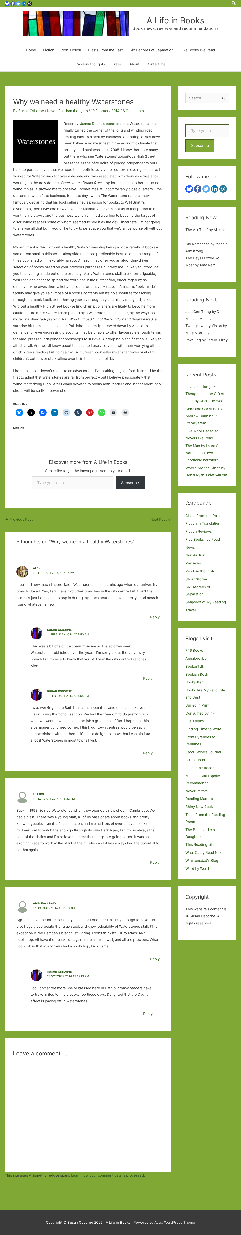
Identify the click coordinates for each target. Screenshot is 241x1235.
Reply (155, 617)
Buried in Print (197, 705)
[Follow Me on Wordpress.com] (29, 3)
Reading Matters (199, 798)
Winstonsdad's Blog (201, 860)
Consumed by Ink (199, 713)
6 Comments (133, 110)
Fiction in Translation (202, 523)
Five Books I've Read (202, 539)
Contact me (155, 64)
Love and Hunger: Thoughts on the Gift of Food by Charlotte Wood (205, 393)
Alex (36, 568)
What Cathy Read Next (204, 852)
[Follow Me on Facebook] (12, 3)
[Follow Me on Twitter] (18, 3)
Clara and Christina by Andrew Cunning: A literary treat (203, 416)
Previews (193, 563)
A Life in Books (175, 20)
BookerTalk (194, 666)
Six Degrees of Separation (151, 50)
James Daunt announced (100, 123)
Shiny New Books (200, 806)
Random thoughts (90, 64)
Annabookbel (196, 658)
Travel (117, 64)
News (51, 110)
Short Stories (196, 579)
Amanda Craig (44, 903)
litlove (39, 794)
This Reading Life (199, 844)
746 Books (194, 650)
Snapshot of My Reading (205, 602)
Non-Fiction (71, 50)
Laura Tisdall (196, 760)
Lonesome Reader (200, 768)
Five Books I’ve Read (198, 50)
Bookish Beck (196, 674)
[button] (234, 3)
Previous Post (19, 519)
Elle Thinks (194, 721)
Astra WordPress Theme (174, 1222)
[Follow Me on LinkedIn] (24, 3)
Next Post (160, 519)
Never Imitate (196, 791)
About (134, 64)
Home (31, 50)
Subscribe (130, 482)
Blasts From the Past (105, 50)
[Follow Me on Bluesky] (7, 3)
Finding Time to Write (203, 729)
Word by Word (197, 868)
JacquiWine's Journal (203, 752)
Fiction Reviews (198, 531)
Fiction (48, 50)
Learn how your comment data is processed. (108, 1175)
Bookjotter (194, 682)
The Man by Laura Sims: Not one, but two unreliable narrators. (205, 453)
